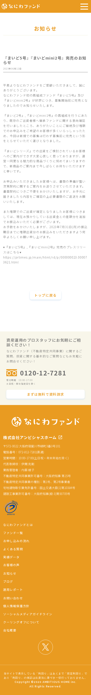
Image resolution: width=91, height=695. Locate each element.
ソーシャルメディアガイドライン (27, 614)
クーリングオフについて (21, 622)
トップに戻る (45, 295)
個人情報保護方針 (16, 606)
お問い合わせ (13, 598)
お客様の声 (11, 565)
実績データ (11, 557)
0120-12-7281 (43, 372)
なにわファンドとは (18, 525)
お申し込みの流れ (16, 541)
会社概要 (9, 630)
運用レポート (13, 589)
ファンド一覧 (13, 533)
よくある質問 (13, 549)
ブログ (8, 581)
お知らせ (9, 573)
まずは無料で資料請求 (45, 394)
